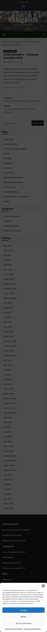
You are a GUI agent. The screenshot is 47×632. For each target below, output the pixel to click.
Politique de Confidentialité (13, 629)
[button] (43, 586)
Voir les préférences (23, 623)
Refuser (23, 617)
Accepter (23, 610)
